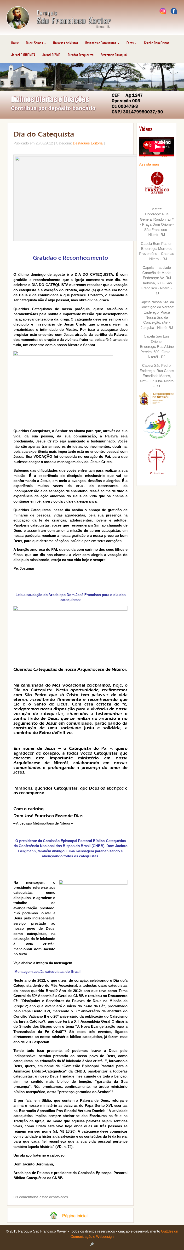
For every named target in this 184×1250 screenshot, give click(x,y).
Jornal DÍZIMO (51, 54)
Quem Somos (35, 42)
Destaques (81, 143)
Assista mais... (150, 164)
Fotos (130, 42)
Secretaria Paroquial (114, 54)
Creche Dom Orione (156, 42)
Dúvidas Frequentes (80, 54)
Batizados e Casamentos (101, 42)
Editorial (97, 143)
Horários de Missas (65, 42)
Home (15, 42)
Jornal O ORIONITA (23, 54)
